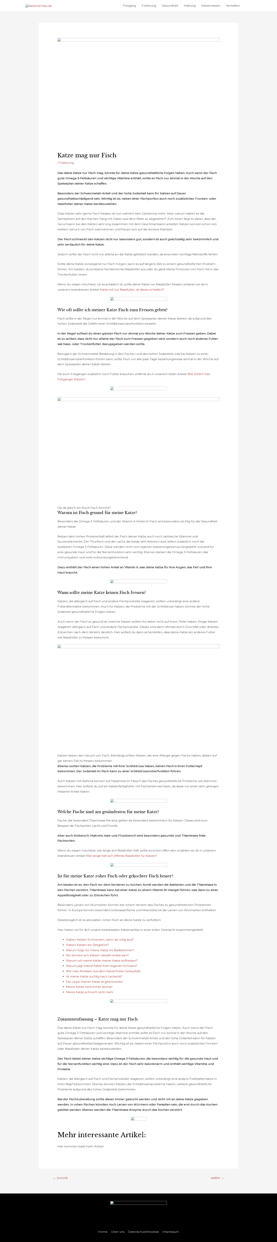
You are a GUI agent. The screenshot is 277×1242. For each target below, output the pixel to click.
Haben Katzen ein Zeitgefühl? (87, 945)
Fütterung (149, 5)
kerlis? (117, 976)
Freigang (129, 5)
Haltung (190, 5)
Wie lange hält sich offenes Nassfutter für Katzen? (121, 856)
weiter (217, 1178)
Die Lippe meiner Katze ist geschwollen (94, 981)
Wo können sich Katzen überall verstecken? (97, 955)
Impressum (170, 1232)
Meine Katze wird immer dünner (89, 987)
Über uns (117, 1232)
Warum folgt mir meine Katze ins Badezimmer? (100, 950)
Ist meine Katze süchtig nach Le (89, 976)
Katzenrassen (210, 5)
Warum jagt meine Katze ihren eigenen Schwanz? (102, 966)
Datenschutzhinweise (143, 1232)
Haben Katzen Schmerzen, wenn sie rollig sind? (100, 939)
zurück (60, 1178)
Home (102, 1232)
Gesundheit (170, 5)
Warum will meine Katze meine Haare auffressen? (102, 960)
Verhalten (233, 5)
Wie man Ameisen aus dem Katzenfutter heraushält (103, 971)
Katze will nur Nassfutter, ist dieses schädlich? (132, 289)
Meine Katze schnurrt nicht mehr (89, 992)
